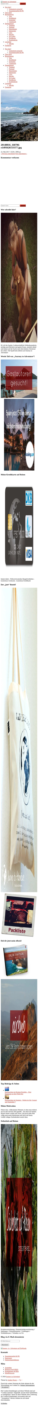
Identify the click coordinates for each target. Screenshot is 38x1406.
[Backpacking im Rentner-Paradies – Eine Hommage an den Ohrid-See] (7, 1090)
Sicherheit (12, 20)
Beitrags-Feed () (11, 1369)
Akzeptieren (5, 1387)
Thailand (12, 25)
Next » (21, 154)
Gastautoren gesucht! (15, 9)
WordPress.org (9, 1373)
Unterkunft (12, 22)
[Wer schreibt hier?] (19, 342)
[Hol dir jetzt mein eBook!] (16, 978)
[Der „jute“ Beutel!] (19, 891)
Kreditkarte (12, 18)
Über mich (8, 13)
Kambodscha (13, 40)
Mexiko (11, 34)
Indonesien (12, 31)
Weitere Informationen (27, 1385)
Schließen (4, 1403)
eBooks (11, 44)
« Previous (8, 154)
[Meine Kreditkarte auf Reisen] (19, 575)
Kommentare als (12, 1371)
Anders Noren (12, 1380)
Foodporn (8, 45)
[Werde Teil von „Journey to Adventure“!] (19, 397)
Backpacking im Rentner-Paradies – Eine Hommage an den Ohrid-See (18, 1093)
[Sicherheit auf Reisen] (19, 1326)
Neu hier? (8, 7)
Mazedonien (13, 29)
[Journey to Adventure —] (8, 2)
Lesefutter (8, 42)
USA (10, 33)
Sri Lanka (12, 36)
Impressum (8, 1358)
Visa (10, 16)
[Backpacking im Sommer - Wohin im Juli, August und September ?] (7, 1098)
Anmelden (8, 1368)
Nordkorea (12, 38)
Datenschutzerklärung (12, 1360)
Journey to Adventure (13, 1376)
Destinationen (9, 23)
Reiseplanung (9, 14)
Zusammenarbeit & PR (16, 11)
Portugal (11, 27)
